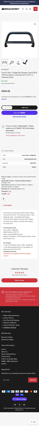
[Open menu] (35, 9)
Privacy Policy (5, 356)
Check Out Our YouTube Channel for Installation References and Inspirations (19, 2)
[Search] (23, 9)
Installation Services (9, 327)
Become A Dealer (6, 337)
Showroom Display (7, 339)
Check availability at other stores (15, 135)
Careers (3, 364)
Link (10, 191)
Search (3, 349)
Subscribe (33, 380)
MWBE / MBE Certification (9, 361)
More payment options (19, 116)
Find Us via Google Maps (9, 359)
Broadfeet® (5, 69)
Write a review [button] (19, 280)
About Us (4, 352)
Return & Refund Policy (8, 354)
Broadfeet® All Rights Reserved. (16, 408)
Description (8, 205)
